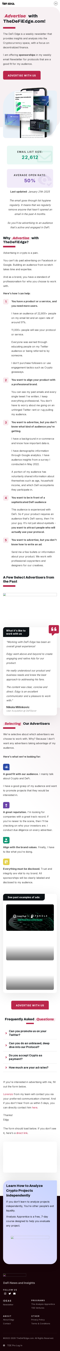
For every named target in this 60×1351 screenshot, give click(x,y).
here (34, 1107)
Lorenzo (8, 1094)
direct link (22, 1133)
